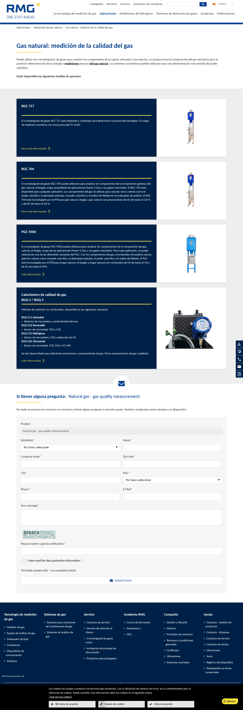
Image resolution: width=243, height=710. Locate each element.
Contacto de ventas (217, 644)
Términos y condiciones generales (179, 642)
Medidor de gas (16, 627)
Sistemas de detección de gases (176, 13)
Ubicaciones (173, 656)
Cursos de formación (138, 622)
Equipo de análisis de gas (21, 633)
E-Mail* (127, 489)
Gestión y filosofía (177, 622)
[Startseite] (23, 18)
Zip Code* (129, 456)
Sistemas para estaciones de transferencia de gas (61, 624)
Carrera (125, 4)
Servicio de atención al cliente (99, 630)
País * (126, 473)
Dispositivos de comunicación (15, 653)
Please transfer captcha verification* (43, 544)
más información (31, 274)
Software (12, 661)
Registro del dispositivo (219, 662)
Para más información (34, 148)
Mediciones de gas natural (48, 27)
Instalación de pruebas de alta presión (101, 650)
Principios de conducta (180, 634)
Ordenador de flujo (17, 639)
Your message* (30, 505)
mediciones (71, 63)
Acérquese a (134, 628)
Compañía (96, 4)
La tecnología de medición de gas (75, 13)
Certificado (173, 650)
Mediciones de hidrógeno (136, 13)
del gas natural (99, 63)
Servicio (111, 4)
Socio (209, 656)
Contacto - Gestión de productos (218, 624)
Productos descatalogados (102, 658)
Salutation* (28, 440)
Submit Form (123, 580)
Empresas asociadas (178, 662)
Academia (207, 13)
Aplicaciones (108, 13)
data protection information (63, 560)
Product (25, 424)
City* (24, 473)
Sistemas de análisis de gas (59, 634)
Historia (171, 628)
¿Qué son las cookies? (60, 697)
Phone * (26, 489)
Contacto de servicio (98, 622)
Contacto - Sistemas (217, 632)
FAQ (129, 634)
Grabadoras (13, 645)
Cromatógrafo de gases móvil (99, 640)
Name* (127, 440)
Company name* (31, 456)
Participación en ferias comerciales (218, 670)
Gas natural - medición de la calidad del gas (89, 27)
